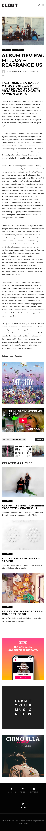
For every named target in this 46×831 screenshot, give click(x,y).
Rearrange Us (19, 439)
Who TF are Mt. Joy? (29, 451)
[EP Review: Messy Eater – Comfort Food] (23, 588)
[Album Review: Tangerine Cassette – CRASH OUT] (23, 482)
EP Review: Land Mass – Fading (21, 560)
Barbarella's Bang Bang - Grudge (17, 451)
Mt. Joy (6, 439)
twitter (23, 807)
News (6, 50)
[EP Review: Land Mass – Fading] (23, 535)
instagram (34, 792)
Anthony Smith (12, 71)
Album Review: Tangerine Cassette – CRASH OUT (23, 507)
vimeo (22, 792)
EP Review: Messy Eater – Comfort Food (22, 613)
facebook (12, 792)
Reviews (18, 50)
